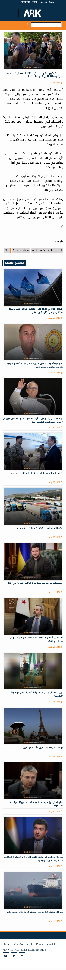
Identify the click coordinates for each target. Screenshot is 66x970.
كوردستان (39, 944)
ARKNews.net (33, 13)
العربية (52, 2)
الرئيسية (51, 944)
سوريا (7, 944)
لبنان (7, 250)
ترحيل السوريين (21, 250)
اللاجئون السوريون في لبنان (47, 250)
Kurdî (35, 2)
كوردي (43, 2)
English (25, 2)
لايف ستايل (18, 944)
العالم (29, 944)
